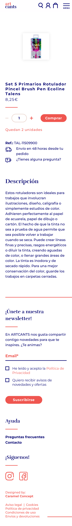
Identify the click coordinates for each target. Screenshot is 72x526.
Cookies (32, 505)
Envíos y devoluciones (22, 516)
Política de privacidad (22, 508)
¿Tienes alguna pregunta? (38, 159)
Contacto (13, 442)
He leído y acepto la (38, 370)
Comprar (53, 118)
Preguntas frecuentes (25, 437)
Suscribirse (24, 400)
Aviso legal (13, 505)
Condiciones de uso (20, 512)
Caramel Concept (19, 496)
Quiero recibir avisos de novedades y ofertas (32, 382)
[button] (6, 118)
